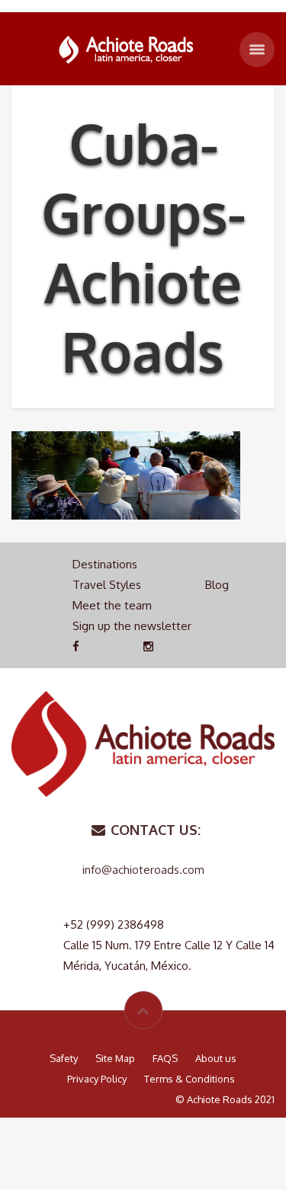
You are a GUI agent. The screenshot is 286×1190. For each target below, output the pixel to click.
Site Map (115, 1058)
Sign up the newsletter (131, 626)
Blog (217, 584)
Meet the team (112, 605)
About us (215, 1058)
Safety (64, 1058)
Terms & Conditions (189, 1079)
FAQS (165, 1058)
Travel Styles (106, 584)
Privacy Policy (97, 1079)
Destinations (104, 564)
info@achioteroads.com (143, 869)
